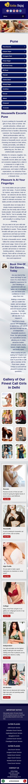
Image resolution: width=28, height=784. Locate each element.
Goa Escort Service (14, 749)
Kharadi (5, 75)
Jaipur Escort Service (14, 758)
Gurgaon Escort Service (14, 752)
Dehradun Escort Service (14, 730)
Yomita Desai (7, 79)
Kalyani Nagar (7, 51)
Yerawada (6, 108)
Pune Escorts (7, 47)
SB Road (5, 70)
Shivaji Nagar (7, 84)
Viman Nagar (7, 61)
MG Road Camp (7, 65)
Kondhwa (5, 89)
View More (7, 499)
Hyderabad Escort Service (14, 733)
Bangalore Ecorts (14, 736)
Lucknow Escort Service (14, 738)
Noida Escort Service (14, 755)
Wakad (5, 98)
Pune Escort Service (14, 763)
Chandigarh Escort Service (14, 741)
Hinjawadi (6, 103)
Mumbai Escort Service (14, 760)
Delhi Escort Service (14, 728)
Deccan (5, 93)
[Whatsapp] (3, 781)
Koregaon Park (7, 56)
